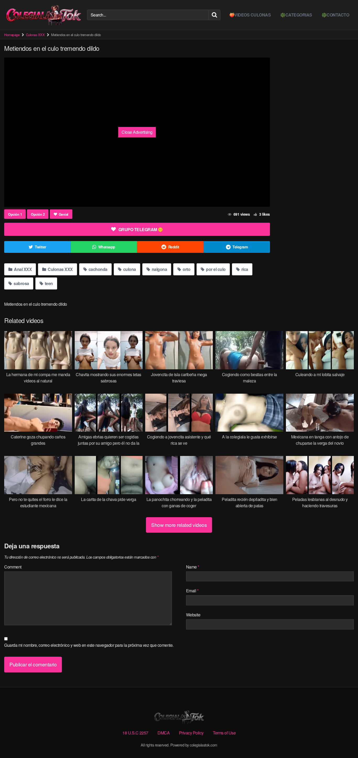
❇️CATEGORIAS (296, 15)
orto (186, 269)
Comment (12, 567)
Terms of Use (224, 733)
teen (48, 283)
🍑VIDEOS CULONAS (250, 15)
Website (193, 615)
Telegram (240, 246)
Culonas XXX (35, 34)
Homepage (11, 34)
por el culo (215, 269)
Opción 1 (15, 214)
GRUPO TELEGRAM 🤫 (140, 229)
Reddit (173, 246)
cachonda (97, 269)
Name (192, 567)
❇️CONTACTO (335, 15)
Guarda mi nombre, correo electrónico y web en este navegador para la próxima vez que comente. (88, 645)
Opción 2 (38, 214)
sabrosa (21, 283)
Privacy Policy (191, 733)
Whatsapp (106, 246)
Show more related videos (179, 524)
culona (129, 269)
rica (244, 269)
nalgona (159, 269)
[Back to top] (343, 741)
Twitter (40, 246)
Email (192, 591)
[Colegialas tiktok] (43, 15)
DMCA (164, 733)
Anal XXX (22, 269)
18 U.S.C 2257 (135, 733)
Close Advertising (137, 132)
